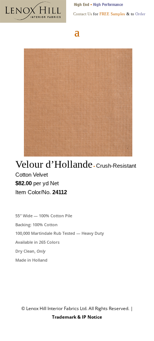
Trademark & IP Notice (77, 317)
